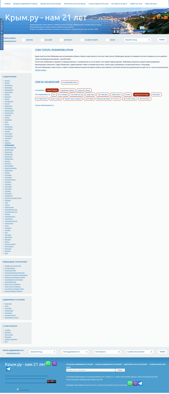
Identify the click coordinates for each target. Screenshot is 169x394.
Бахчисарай (9, 90)
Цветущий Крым (10, 282)
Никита (7, 172)
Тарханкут (8, 228)
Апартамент (116, 94)
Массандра (8, 152)
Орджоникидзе (10, 179)
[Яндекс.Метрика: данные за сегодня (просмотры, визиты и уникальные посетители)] (23, 390)
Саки (6, 202)
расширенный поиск (9, 41)
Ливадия (8, 143)
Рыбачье (8, 200)
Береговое (9, 92)
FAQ (6, 341)
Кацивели (8, 120)
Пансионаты (9, 310)
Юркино (8, 251)
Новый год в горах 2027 (13, 266)
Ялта (6, 253)
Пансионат (156, 94)
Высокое (8, 96)
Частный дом (103, 94)
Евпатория (8, 106)
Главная (7, 4)
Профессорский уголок (13, 198)
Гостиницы (8, 313)
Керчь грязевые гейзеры (13, 291)
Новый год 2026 (136, 4)
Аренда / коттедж (141, 94)
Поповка (8, 191)
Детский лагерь (130, 99)
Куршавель (9, 136)
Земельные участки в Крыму (75, 4)
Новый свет (9, 170)
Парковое (8, 186)
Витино (7, 94)
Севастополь (9, 207)
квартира (90, 94)
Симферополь (10, 216)
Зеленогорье (9, 110)
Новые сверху (52, 90)
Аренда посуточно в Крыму (50, 4)
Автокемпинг (145, 99)
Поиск (162, 40)
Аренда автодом (103, 99)
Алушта (7, 80)
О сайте (7, 330)
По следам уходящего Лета (14, 289)
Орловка (8, 182)
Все (54, 94)
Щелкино (8, 248)
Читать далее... (41, 70)
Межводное (9, 159)
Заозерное (8, 108)
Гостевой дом (41, 99)
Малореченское (10, 147)
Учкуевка (8, 235)
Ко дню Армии (10, 268)
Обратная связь (151, 4)
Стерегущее (9, 223)
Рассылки (8, 337)
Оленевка (8, 177)
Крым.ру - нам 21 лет (46, 17)
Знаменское (9, 113)
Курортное (8, 133)
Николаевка (9, 166)
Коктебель (8, 129)
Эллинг (128, 94)
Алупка (7, 83)
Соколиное (9, 219)
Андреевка (8, 85)
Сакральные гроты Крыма (14, 279)
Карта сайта (9, 334)
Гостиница (63, 94)
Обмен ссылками (11, 339)
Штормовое (9, 246)
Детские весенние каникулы (15, 272)
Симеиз (7, 214)
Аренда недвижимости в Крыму (108, 364)
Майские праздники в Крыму (15, 277)
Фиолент (8, 239)
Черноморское (10, 244)
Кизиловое (9, 126)
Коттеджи (8, 308)
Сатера (7, 205)
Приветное (9, 195)
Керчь (7, 124)
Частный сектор (10, 315)
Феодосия (8, 237)
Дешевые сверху (67, 90)
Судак (7, 225)
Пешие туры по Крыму (73, 99)
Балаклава (8, 87)
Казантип (8, 115)
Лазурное (8, 138)
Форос (7, 242)
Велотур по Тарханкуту (12, 284)
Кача (6, 122)
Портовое (8, 193)
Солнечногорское (11, 221)
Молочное (8, 156)
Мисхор (7, 161)
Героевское (9, 101)
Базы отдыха (56, 99)
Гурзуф (7, 103)
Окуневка (8, 175)
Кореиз (7, 131)
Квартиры (8, 303)
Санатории (89, 99)
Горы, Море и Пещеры (12, 286)
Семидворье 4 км (11, 209)
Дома (7, 306)
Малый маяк (9, 149)
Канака (7, 117)
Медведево (9, 154)
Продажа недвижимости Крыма (25, 4)
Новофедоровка (11, 168)
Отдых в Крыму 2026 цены (99, 4)
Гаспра (7, 99)
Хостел (117, 99)
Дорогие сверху (84, 90)
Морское (8, 163)
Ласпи (7, 140)
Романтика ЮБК (10, 270)
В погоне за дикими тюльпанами (16, 275)
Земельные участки (11, 317)
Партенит (8, 184)
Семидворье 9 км (11, 212)
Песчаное (8, 189)
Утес (6, 232)
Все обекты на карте (119, 4)
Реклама (8, 332)
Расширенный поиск (69, 82)
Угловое (7, 230)
